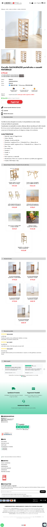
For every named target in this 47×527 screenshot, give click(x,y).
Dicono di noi (5, 443)
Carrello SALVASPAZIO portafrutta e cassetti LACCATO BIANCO (32, 299)
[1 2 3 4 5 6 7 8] (4, 102)
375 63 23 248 (28, 85)
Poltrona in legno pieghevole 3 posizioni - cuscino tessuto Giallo (32, 226)
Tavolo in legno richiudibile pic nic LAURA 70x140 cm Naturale (33, 183)
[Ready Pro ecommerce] (23, 525)
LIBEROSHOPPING (13, 81)
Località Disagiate (6, 468)
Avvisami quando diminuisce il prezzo (12, 107)
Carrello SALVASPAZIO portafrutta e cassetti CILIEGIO (14, 299)
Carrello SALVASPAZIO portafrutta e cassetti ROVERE (32, 277)
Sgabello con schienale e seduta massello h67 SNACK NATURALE (23, 248)
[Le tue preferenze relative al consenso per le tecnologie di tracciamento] (45, 525)
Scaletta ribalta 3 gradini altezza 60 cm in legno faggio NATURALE (14, 183)
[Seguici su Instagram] (43, 500)
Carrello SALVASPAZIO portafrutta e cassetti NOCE (14, 277)
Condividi (6, 110)
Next (45, 57)
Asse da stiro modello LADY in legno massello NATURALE (14, 226)
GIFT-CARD (4, 445)
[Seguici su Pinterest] (45, 500)
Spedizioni (4, 470)
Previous (2, 57)
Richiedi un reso (6, 471)
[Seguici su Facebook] (41, 500)
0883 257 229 (14, 85)
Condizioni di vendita (7, 446)
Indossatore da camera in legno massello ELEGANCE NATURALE (32, 205)
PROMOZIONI (5, 466)
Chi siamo (4, 441)
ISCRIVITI (43, 491)
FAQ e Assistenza (6, 463)
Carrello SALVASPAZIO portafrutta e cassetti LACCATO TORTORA (23, 320)
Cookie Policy (4, 448)
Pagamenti (4, 464)
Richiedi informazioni (8, 113)
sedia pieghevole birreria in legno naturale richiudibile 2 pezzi (14, 205)
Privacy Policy (4, 449)
